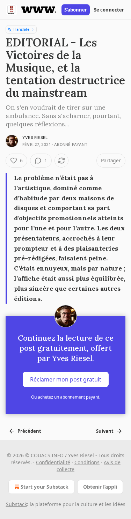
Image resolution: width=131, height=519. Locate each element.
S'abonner (75, 10)
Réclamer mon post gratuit (65, 379)
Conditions (87, 462)
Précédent (29, 431)
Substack (16, 504)
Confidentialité (53, 462)
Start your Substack (44, 486)
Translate (21, 29)
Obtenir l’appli (100, 486)
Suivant (105, 431)
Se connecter (109, 10)
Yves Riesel (35, 137)
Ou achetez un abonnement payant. (65, 397)
